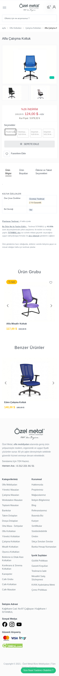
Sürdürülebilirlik (39, 531)
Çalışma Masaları (10, 495)
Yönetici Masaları (10, 490)
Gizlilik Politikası (40, 561)
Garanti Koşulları (40, 566)
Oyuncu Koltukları (10, 552)
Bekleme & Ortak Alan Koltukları (12, 559)
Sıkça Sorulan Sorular (42, 541)
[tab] (8, 172)
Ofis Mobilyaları (9, 484)
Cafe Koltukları (9, 584)
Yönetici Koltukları (11, 536)
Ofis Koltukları (16, 28)
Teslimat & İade (39, 571)
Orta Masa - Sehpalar (12, 526)
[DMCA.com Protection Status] (12, 645)
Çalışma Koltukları (33, 28)
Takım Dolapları (9, 515)
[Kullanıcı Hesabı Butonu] (54, 7)
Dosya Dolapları (10, 521)
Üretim (35, 536)
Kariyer (35, 521)
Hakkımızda (37, 484)
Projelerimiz (37, 490)
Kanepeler (7, 574)
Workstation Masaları (12, 500)
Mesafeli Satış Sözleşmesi (38, 578)
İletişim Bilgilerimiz (41, 500)
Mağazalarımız (39, 495)
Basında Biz (37, 515)
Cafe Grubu (7, 579)
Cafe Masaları (9, 589)
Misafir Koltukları (10, 547)
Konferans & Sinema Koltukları (12, 567)
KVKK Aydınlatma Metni (43, 585)
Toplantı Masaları (10, 505)
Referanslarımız (39, 510)
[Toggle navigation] (4, 7)
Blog (34, 505)
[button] (8, 305)
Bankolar (6, 510)
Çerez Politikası (39, 590)
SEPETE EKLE (31, 144)
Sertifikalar (37, 526)
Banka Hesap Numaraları (44, 547)
